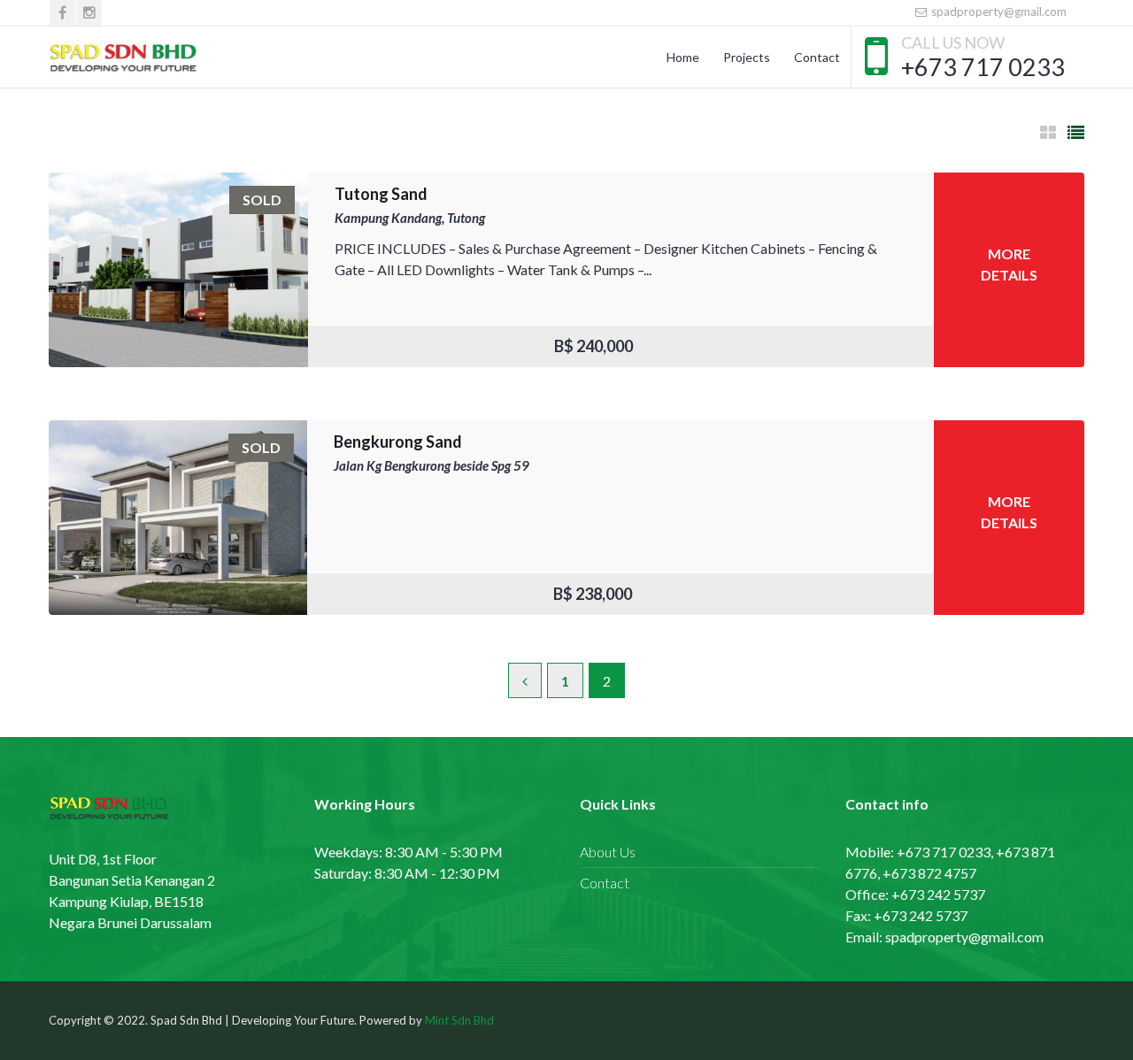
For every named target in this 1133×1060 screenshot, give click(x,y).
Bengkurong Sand (398, 441)
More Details (1009, 264)
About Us (608, 851)
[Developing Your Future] (124, 57)
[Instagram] (89, 13)
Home (683, 57)
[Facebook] (62, 13)
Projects (746, 57)
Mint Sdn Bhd (459, 1020)
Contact (817, 57)
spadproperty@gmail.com (998, 11)
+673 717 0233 (983, 66)
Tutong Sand (381, 194)
